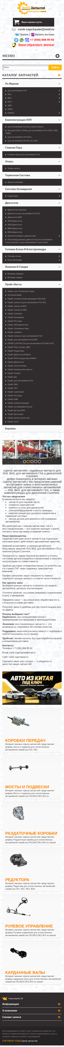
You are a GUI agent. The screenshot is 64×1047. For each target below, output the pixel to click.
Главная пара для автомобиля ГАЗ (24, 154)
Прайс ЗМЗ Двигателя (18, 325)
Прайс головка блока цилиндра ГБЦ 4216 (27, 299)
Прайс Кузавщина (16, 317)
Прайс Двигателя (16, 362)
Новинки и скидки (16, 267)
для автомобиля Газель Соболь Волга (25, 127)
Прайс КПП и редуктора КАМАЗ (22, 358)
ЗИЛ (9, 105)
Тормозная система (17, 175)
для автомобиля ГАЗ (17, 91)
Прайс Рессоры (15, 321)
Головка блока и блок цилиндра (25, 249)
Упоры (9, 161)
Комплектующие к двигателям (22, 236)
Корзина (10, 428)
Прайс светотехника (17, 366)
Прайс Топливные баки (18, 328)
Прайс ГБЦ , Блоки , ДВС (19, 347)
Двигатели (11, 203)
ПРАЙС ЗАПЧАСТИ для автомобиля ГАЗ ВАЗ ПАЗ (31, 343)
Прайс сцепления (16, 392)
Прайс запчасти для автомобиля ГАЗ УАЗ (27, 302)
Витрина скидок (15, 277)
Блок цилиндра (15, 260)
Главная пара (13, 147)
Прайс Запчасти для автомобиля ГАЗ (25, 336)
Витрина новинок (15, 274)
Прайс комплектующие (18, 403)
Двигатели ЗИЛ (15, 217)
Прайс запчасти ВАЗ (17, 306)
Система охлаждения (18, 189)
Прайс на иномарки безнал (20, 407)
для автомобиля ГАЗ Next (20, 137)
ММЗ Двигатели (15, 228)
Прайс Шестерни (15, 414)
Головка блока (14, 256)
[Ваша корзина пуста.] (43, 22)
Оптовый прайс (15, 295)
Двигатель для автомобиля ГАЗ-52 (24, 213)
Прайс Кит (12, 377)
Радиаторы (13, 196)
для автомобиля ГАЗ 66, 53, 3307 (23, 141)
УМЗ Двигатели (15, 225)
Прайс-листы (13, 284)
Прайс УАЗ (12, 388)
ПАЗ (10, 102)
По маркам (12, 83)
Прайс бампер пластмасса (20, 369)
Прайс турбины (15, 332)
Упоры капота (14, 168)
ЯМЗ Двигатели (15, 232)
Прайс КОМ (13, 399)
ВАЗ (9, 98)
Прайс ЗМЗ (13, 384)
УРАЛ (10, 109)
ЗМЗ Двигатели (15, 221)
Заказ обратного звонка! (36, 44)
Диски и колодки (15, 182)
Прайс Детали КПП (16, 410)
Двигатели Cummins (17, 210)
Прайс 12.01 (13, 422)
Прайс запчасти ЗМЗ (17, 310)
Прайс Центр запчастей (18, 418)
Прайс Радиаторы (16, 351)
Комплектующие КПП (18, 120)
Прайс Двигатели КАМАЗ (19, 355)
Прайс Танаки (14, 373)
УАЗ (9, 94)
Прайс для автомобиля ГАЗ (20, 381)
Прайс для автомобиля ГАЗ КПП (22, 340)
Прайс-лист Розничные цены (21, 291)
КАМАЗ (11, 113)
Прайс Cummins (15, 314)
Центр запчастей (29, 1041)
